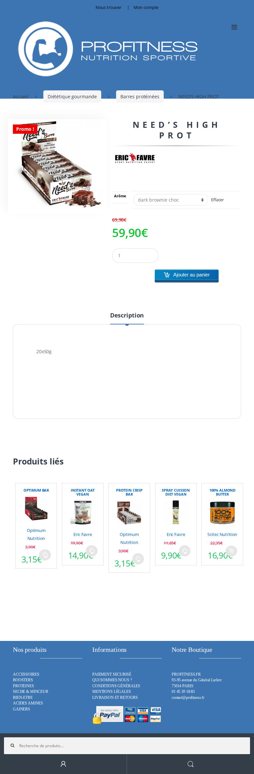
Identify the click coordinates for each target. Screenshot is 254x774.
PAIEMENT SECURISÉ (111, 674)
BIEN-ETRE (23, 698)
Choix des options (45, 554)
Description (127, 315)
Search (190, 764)
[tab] (127, 318)
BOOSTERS (23, 680)
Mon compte (146, 7)
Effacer (217, 200)
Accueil (20, 96)
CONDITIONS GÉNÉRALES (116, 686)
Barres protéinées (139, 96)
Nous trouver (108, 7)
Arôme (120, 196)
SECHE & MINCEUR (30, 692)
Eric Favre (82, 534)
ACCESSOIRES (26, 674)
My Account (63, 764)
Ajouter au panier (191, 274)
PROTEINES (23, 686)
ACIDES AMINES (28, 703)
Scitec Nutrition (222, 534)
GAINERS (21, 709)
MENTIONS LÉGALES (111, 692)
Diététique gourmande (72, 96)
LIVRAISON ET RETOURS (115, 698)
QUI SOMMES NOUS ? (112, 680)
